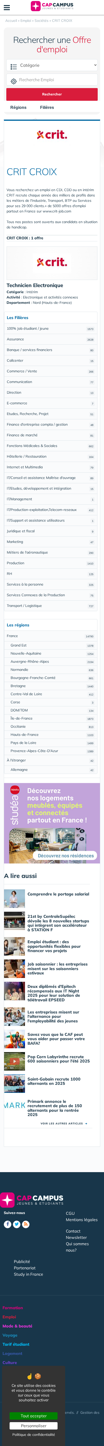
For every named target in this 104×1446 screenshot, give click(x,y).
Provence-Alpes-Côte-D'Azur (52, 751)
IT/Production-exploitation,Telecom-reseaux (50, 509)
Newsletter (76, 1237)
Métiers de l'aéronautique (50, 552)
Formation (13, 1308)
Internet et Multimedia (50, 467)
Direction (50, 392)
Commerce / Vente (50, 371)
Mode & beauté (17, 1326)
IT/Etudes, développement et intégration (50, 488)
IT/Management (50, 499)
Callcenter (50, 360)
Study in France (28, 1274)
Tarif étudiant (16, 1344)
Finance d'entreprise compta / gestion (50, 424)
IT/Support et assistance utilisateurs (50, 520)
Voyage (10, 1335)
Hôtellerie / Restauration (50, 456)
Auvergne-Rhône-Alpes (52, 661)
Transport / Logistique (50, 605)
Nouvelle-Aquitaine (52, 653)
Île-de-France (52, 718)
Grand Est (52, 645)
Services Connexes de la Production (50, 595)
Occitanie (52, 726)
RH (50, 573)
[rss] (26, 1224)
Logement (12, 1353)
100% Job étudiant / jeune (50, 328)
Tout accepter (34, 1415)
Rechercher (52, 94)
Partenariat (25, 1267)
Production (50, 563)
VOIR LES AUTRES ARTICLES (64, 1123)
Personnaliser (33, 1425)
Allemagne (52, 769)
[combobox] (21, 107)
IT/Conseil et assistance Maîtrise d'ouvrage (50, 477)
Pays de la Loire (52, 742)
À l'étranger (50, 760)
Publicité (22, 1261)
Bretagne (52, 686)
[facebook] (7, 1224)
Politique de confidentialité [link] (33, 1434)
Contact (73, 1231)
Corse (52, 702)
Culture (10, 1362)
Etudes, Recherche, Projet (50, 413)
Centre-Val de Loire (52, 694)
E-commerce (50, 403)
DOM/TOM (52, 710)
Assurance (50, 339)
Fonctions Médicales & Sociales (50, 445)
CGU (70, 1213)
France (50, 636)
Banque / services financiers (50, 349)
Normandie (52, 669)
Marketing (50, 541)
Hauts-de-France (52, 734)
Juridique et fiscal (50, 531)
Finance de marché (50, 435)
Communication (50, 381)
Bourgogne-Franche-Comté (52, 677)
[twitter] (16, 1224)
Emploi (9, 1317)
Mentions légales (82, 1219)
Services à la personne (50, 584)
